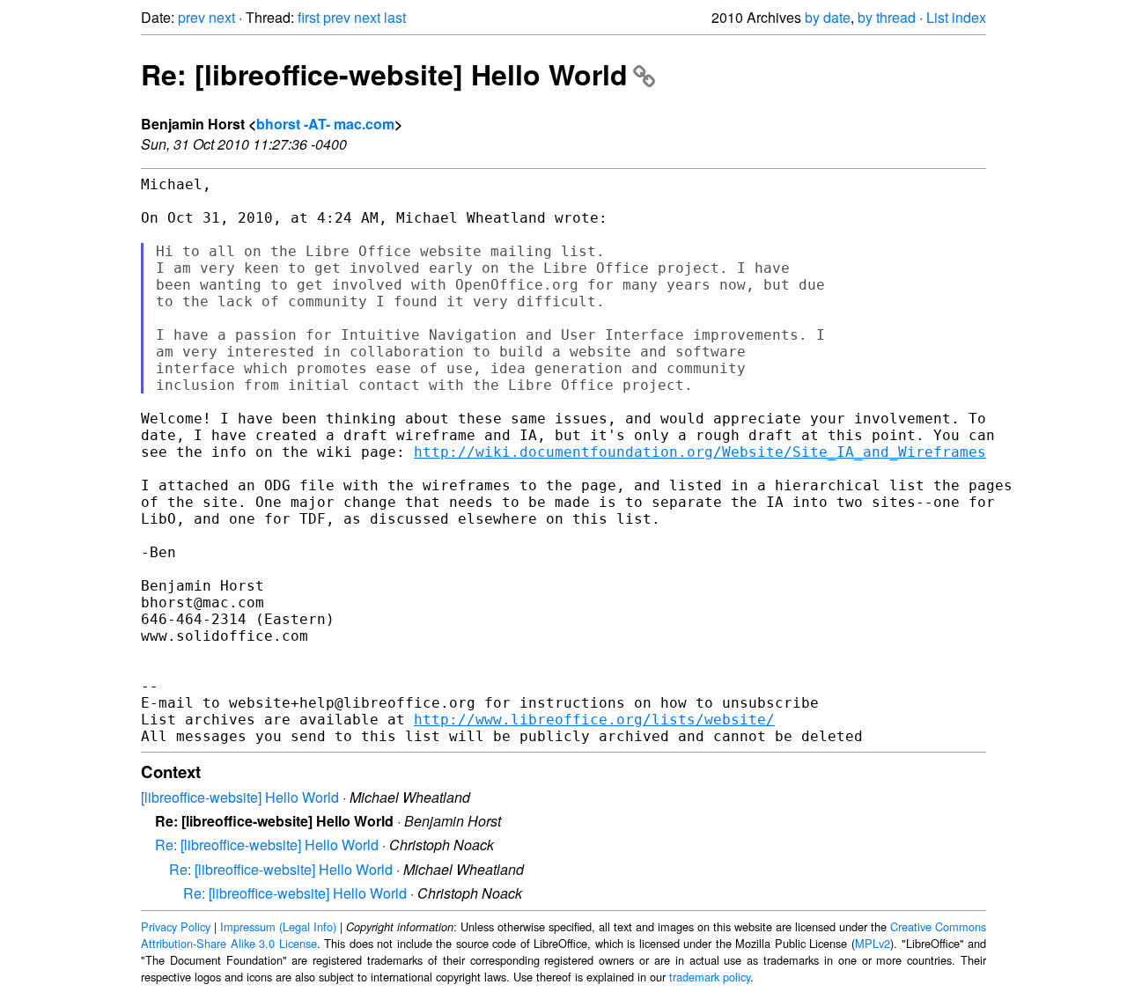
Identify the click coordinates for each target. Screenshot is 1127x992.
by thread (887, 17)
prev (191, 17)
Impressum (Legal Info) (278, 926)
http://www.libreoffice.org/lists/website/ (594, 719)
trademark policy (709, 976)
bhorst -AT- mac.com (325, 124)
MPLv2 (872, 943)
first (309, 17)
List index (956, 17)
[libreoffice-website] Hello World (240, 797)
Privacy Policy (175, 926)
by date (828, 17)
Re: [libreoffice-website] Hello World (384, 74)
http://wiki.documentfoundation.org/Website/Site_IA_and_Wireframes (700, 452)
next (222, 17)
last (395, 17)
